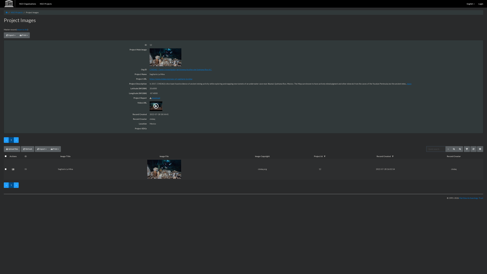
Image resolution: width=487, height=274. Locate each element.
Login (480, 4)
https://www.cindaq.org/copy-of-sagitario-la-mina (171, 79)
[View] (13, 169)
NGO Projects (46, 4)
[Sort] (473, 149)
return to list (22, 29)
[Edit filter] (467, 149)
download (156, 98)
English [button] (470, 4)
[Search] (454, 149)
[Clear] (460, 149)
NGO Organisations (27, 4)
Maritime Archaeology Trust (471, 198)
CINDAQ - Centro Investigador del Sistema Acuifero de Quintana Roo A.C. (181, 69)
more (409, 84)
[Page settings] (480, 149)
